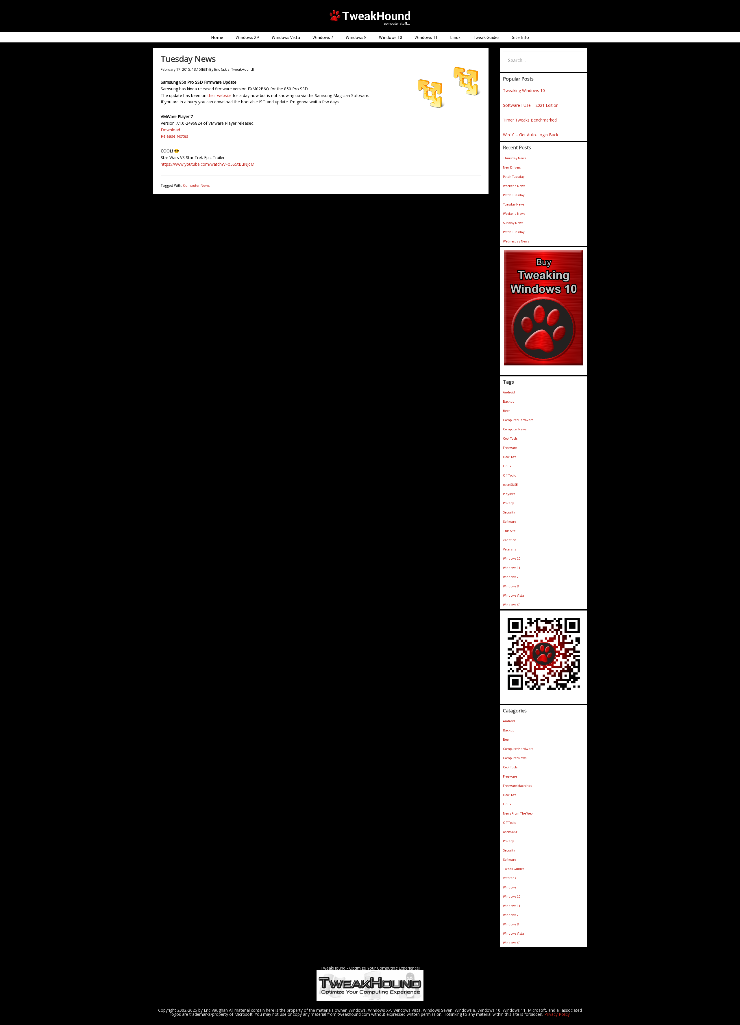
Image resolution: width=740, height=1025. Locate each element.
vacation (509, 540)
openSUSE (510, 484)
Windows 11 (511, 567)
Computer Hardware (518, 420)
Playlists (509, 494)
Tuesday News (513, 204)
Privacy (508, 503)
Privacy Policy (557, 1014)
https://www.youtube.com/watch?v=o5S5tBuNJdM (207, 164)
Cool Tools (510, 438)
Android (509, 392)
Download (170, 129)
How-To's (509, 457)
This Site (509, 531)
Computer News (196, 185)
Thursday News (514, 158)
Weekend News (514, 186)
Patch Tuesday (514, 176)
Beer (506, 410)
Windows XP (511, 604)
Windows (509, 887)
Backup (508, 401)
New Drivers (512, 167)
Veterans (509, 549)
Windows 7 (511, 577)
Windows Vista (513, 595)
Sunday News (513, 223)
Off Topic (509, 475)
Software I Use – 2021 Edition (530, 105)
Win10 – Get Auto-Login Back (530, 134)
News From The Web (517, 813)
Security (509, 512)
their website (220, 95)
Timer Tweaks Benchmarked (530, 120)
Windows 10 (511, 558)
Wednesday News (516, 241)
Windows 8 (511, 586)
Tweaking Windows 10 (524, 90)
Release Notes (174, 136)
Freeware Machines (517, 785)
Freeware (510, 447)
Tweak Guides (513, 869)
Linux (507, 466)
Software (509, 521)
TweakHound (370, 17)
